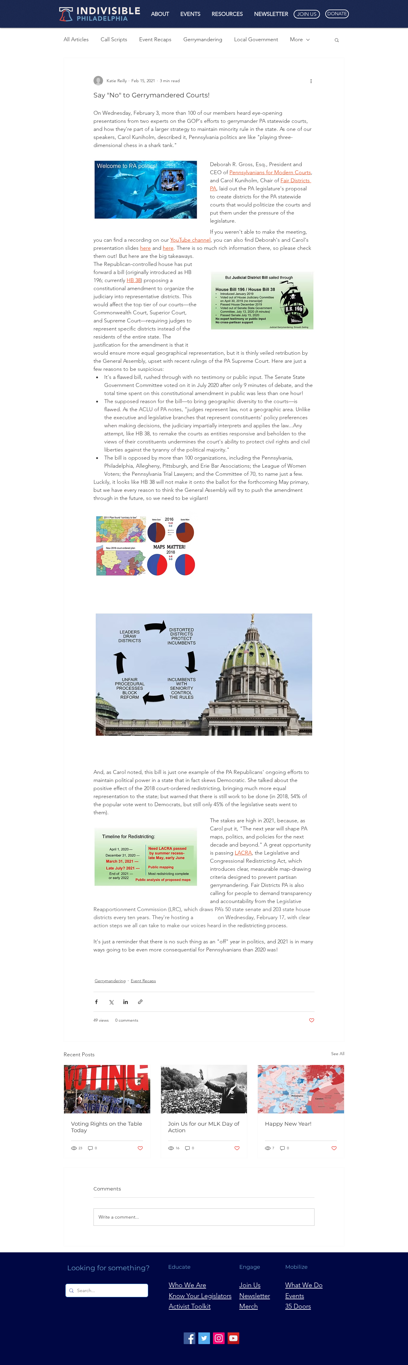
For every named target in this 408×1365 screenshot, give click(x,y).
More (296, 39)
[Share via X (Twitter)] (111, 1002)
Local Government (256, 39)
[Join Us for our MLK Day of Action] (204, 1089)
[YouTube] (233, 1338)
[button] (160, 14)
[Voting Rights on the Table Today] (107, 1089)
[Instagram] (219, 1338)
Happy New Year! (288, 1124)
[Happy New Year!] (301, 1089)
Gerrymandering (202, 39)
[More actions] (311, 80)
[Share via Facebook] (96, 1002)
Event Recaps (155, 39)
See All (337, 1053)
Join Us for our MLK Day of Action (203, 1127)
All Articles (76, 39)
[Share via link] (140, 1002)
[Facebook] (189, 1338)
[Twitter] (204, 1338)
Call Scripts (114, 39)
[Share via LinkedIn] (125, 1002)
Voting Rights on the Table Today (106, 1127)
